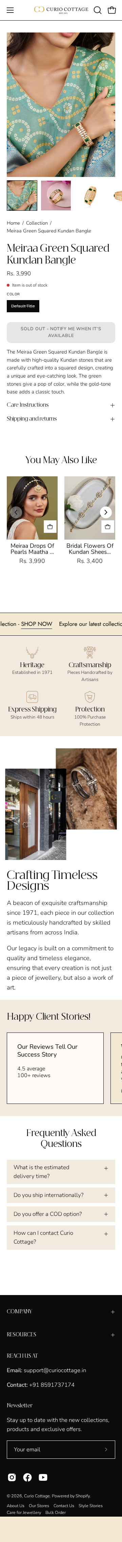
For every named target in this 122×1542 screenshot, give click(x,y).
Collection (37, 223)
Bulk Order (55, 1512)
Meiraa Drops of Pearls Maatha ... (32, 549)
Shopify (82, 1496)
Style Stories (91, 1506)
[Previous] (16, 512)
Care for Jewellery (24, 1512)
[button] (97, 10)
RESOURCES (21, 1334)
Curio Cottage (37, 1496)
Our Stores (39, 1506)
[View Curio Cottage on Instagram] (12, 1477)
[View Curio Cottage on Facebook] (27, 1477)
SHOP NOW (50, 624)
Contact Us (64, 1506)
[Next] (106, 512)
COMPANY (19, 1311)
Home (13, 223)
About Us (15, 1506)
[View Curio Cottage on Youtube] (43, 1477)
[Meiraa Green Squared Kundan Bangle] (22, 195)
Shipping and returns (32, 419)
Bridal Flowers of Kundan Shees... (90, 549)
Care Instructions (28, 405)
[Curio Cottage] (61, 10)
